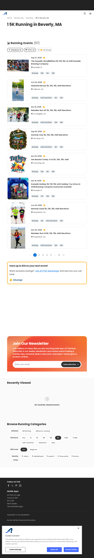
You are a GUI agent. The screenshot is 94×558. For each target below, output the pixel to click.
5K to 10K (10, 501)
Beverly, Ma (19, 18)
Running (29, 18)
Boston (76, 456)
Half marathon (28, 443)
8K (44, 438)
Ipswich (51, 456)
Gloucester (63, 456)
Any (23, 438)
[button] (30, 50)
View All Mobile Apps (15, 506)
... (55, 255)
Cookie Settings (15, 549)
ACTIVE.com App (13, 495)
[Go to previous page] (30, 255)
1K (31, 438)
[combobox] (15, 50)
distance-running (43, 431)
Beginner (33, 449)
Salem (26, 456)
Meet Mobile (12, 503)
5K (37, 438)
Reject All (54, 549)
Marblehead (38, 456)
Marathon (43, 443)
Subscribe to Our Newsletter (18, 515)
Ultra (53, 443)
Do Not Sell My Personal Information (21, 520)
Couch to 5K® (12, 498)
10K (51, 438)
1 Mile (66, 438)
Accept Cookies (71, 549)
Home (9, 18)
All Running (26, 431)
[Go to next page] (63, 255)
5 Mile (75, 438)
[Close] (78, 528)
